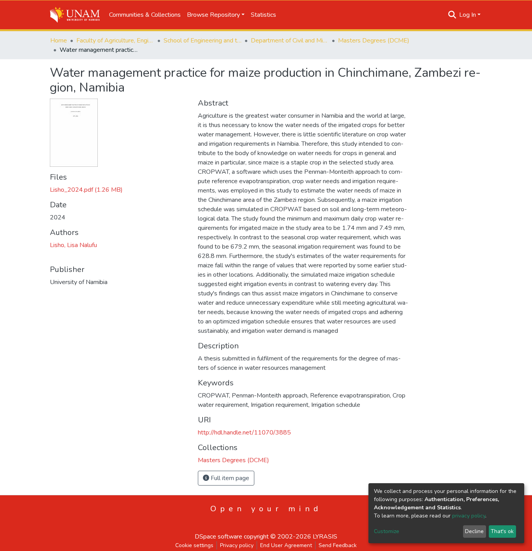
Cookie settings (194, 545)
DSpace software (218, 536)
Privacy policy (237, 545)
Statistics (263, 15)
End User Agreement (286, 545)
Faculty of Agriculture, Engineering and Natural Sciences (115, 40)
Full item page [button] (229, 478)
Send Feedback (338, 545)
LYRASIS (325, 536)
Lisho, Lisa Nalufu (73, 245)
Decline (474, 531)
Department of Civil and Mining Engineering (290, 40)
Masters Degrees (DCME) (373, 40)
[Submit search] (452, 15)
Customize (386, 531)
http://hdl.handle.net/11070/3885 (244, 432)
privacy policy (468, 515)
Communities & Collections (145, 15)
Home (58, 40)
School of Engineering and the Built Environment (202, 40)
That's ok (502, 531)
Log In (467, 15)
